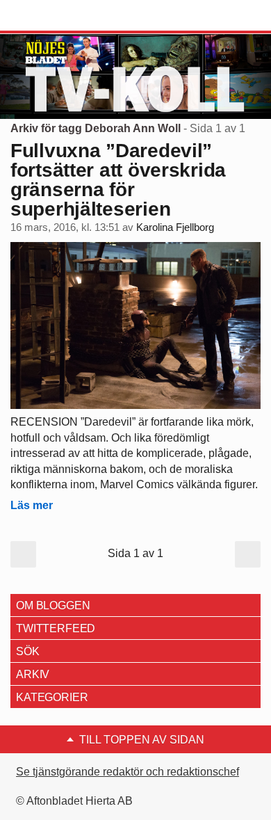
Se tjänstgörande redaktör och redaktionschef (127, 772)
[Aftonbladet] (62, 16)
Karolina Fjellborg (175, 227)
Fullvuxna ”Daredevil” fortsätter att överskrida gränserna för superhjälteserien (118, 180)
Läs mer (31, 505)
